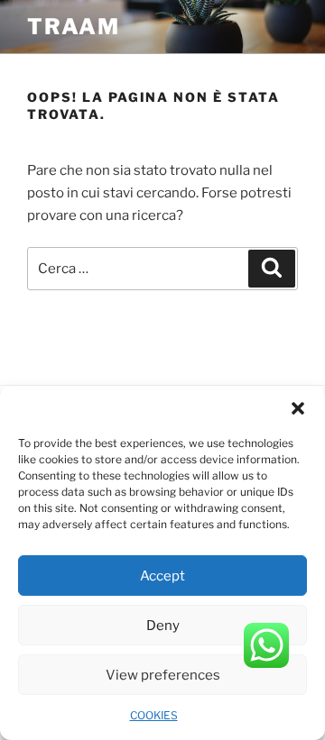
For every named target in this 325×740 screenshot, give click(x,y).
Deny (163, 625)
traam (73, 27)
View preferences (163, 675)
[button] (298, 408)
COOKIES (154, 715)
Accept (162, 576)
